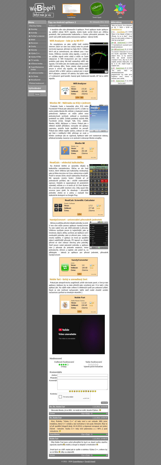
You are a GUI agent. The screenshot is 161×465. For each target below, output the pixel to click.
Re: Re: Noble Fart (57, 407)
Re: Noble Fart (56, 418)
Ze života (34, 76)
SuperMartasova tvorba (37, 68)
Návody (34, 50)
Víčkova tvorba (36, 64)
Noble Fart (54, 439)
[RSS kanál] (132, 22)
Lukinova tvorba (37, 73)
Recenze (34, 43)
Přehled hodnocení (36, 83)
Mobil (33, 40)
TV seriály (35, 60)
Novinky (34, 29)
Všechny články (35, 26)
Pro (82, 413)
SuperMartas (103, 25)
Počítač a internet (37, 36)
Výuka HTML (36, 57)
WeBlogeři (52, 25)
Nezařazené (35, 80)
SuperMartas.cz (116, 29)
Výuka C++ (35, 53)
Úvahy (33, 46)
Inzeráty (34, 33)
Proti (88, 413)
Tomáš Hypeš (121, 42)
